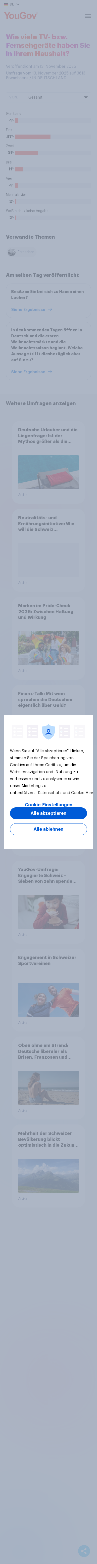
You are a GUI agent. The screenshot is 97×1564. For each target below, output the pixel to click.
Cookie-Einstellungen (48, 805)
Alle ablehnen (48, 829)
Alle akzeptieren (48, 813)
